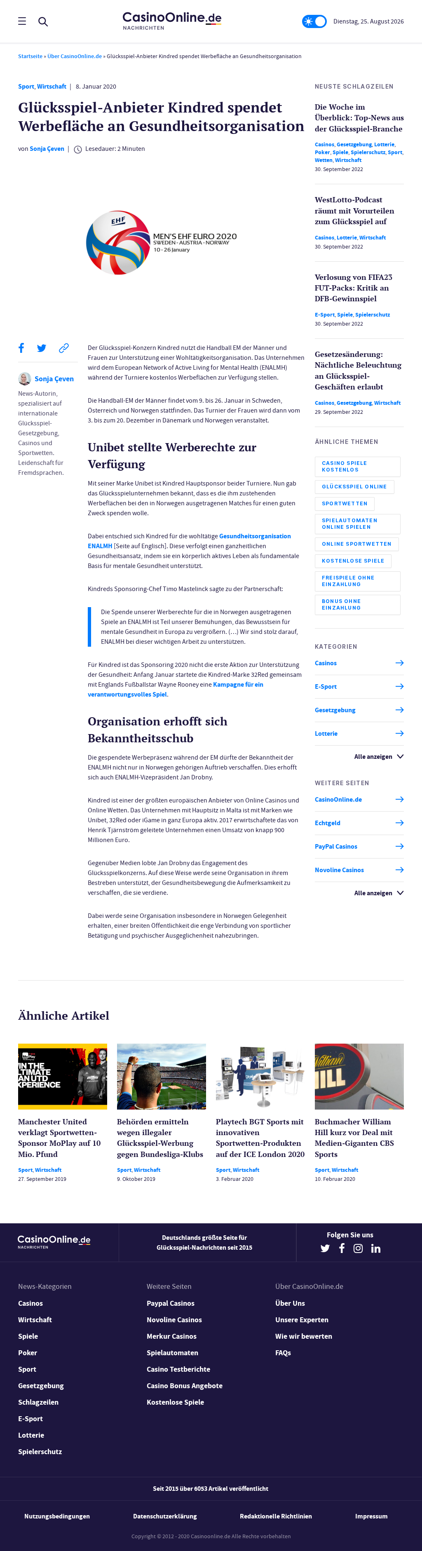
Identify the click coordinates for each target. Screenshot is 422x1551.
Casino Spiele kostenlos (345, 466)
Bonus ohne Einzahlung (341, 604)
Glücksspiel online (354, 486)
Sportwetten (345, 503)
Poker (322, 152)
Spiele (340, 152)
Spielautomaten (172, 1353)
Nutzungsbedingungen (57, 1516)
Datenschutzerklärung (165, 1516)
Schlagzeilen (38, 1402)
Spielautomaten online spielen (349, 523)
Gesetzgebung (354, 144)
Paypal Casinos (171, 1303)
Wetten (324, 160)
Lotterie (384, 144)
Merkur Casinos (172, 1336)
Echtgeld (327, 823)
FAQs (283, 1353)
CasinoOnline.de (338, 799)
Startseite (30, 56)
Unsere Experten (301, 1320)
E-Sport (325, 315)
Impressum (371, 1516)
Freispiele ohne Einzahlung (348, 581)
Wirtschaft (51, 86)
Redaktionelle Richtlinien (276, 1516)
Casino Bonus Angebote (185, 1386)
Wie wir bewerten (303, 1336)
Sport (26, 86)
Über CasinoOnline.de (74, 56)
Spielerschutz (368, 152)
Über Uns (290, 1303)
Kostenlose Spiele (353, 561)
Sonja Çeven (47, 148)
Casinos (324, 144)
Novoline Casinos (339, 870)
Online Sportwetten (357, 544)
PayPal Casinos (336, 846)
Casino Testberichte (178, 1369)
